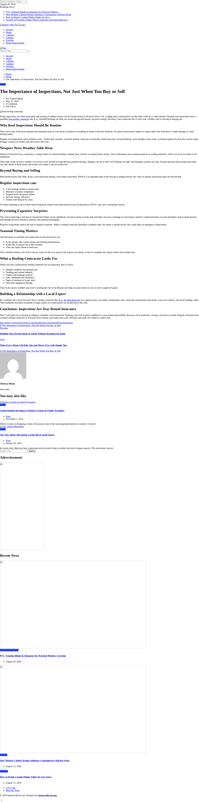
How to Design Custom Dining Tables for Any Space (26, 777)
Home (9, 32)
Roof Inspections (65, 322)
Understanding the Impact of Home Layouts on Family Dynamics (32, 410)
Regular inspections (48, 322)
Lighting (10, 37)
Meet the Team (13, 790)
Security (9, 30)
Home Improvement (15, 43)
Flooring (10, 40)
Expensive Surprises (30, 322)
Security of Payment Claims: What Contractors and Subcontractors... (37, 20)
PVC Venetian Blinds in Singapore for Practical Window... (33, 12)
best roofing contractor (19, 119)
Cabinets (10, 35)
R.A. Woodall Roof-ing (69, 300)
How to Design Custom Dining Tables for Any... (28, 17)
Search (32, 451)
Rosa (8, 416)
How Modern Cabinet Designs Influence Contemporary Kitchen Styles (38, 14)
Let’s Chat (10, 788)
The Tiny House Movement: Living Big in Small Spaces (27, 435)
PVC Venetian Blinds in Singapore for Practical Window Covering (33, 655)
